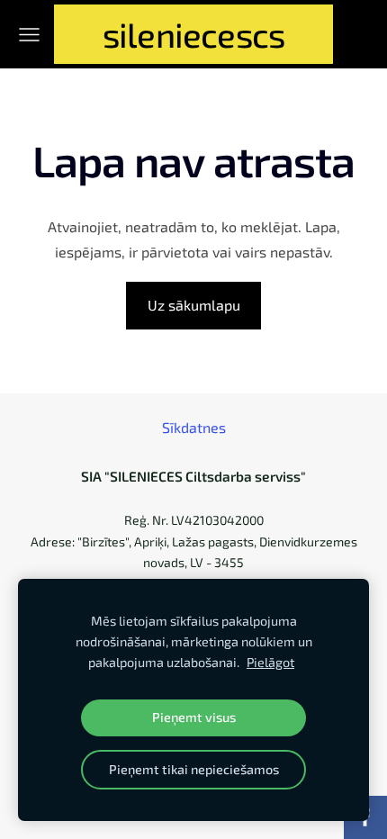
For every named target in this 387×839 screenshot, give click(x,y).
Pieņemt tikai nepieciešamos (194, 769)
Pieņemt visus (194, 717)
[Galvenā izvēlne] (29, 34)
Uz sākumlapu (194, 304)
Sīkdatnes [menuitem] (194, 427)
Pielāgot (270, 662)
